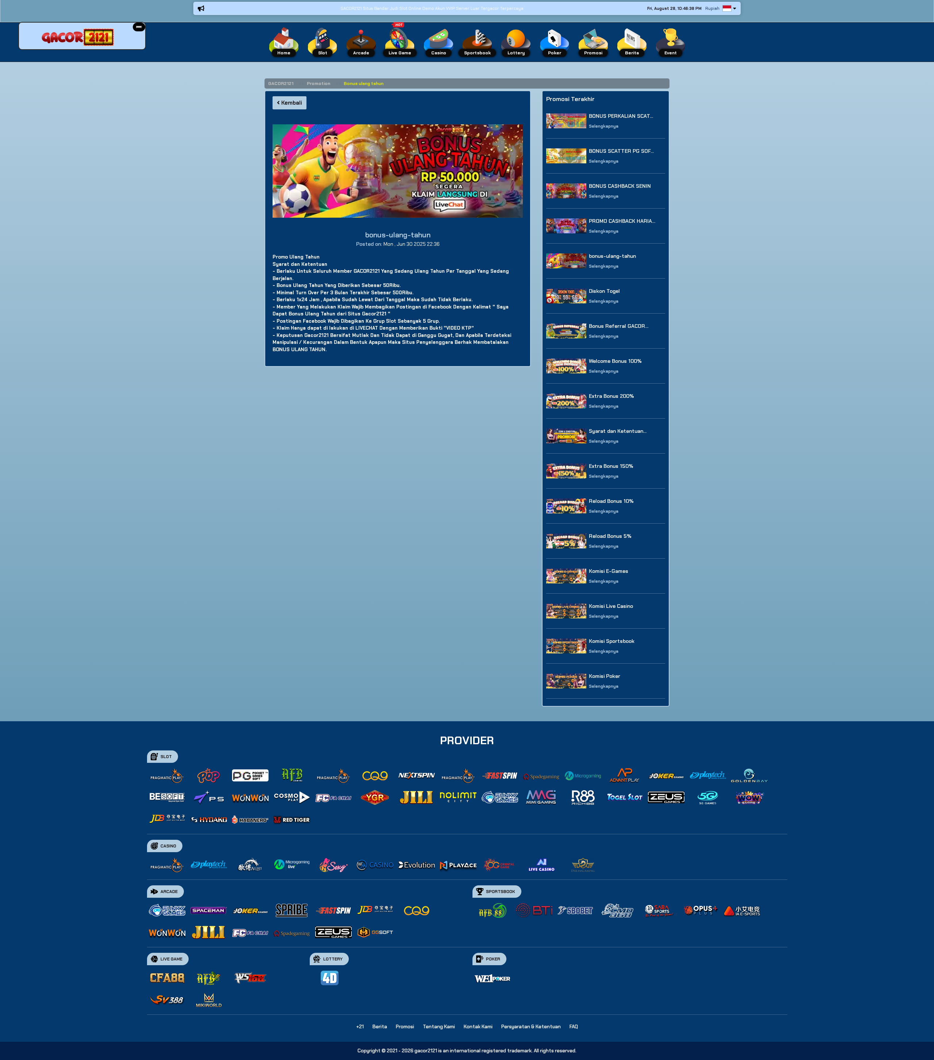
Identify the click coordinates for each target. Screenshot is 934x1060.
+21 (360, 1027)
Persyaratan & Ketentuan (531, 1027)
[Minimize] (139, 27)
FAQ (574, 1027)
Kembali (291, 102)
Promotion (318, 83)
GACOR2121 (280, 83)
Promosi (405, 1027)
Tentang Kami (439, 1027)
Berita (380, 1027)
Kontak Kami (478, 1027)
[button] (139, 27)
